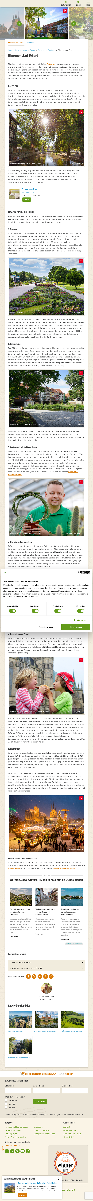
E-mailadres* (67, 1086)
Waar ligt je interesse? (15, 1097)
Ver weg (12, 1107)
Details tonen (79, 620)
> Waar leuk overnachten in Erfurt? (26, 968)
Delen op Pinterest (65, 11)
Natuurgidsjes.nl (12, 1134)
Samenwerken (69, 1130)
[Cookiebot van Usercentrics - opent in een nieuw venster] (79, 572)
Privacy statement (67, 1190)
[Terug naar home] (6, 3)
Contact (66, 1127)
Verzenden (40, 1101)
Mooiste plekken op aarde (16, 1127)
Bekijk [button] (27, 199)
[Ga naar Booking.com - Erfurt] (14, 194)
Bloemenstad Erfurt (16, 42)
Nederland (13, 1100)
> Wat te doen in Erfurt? (21, 962)
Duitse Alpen (14, 868)
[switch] (35, 611)
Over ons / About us (72, 1134)
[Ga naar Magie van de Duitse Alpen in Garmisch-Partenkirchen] (10, 1188)
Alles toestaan (76, 627)
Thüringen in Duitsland (71, 1031)
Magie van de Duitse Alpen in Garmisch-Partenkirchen (37, 1183)
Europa (12, 1104)
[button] (19, 23)
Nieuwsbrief (68, 1137)
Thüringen (51, 64)
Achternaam (38, 1086)
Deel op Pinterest (81, 112)
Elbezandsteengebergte (64, 868)
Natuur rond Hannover (45, 1031)
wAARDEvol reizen (13, 1130)
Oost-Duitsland (15, 1031)
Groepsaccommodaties (44, 1134)
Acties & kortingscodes (15, 1137)
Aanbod (30, 42)
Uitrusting (38, 1127)
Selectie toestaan (46, 627)
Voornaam (9, 1086)
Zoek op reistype (41, 1130)
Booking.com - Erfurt (29, 189)
